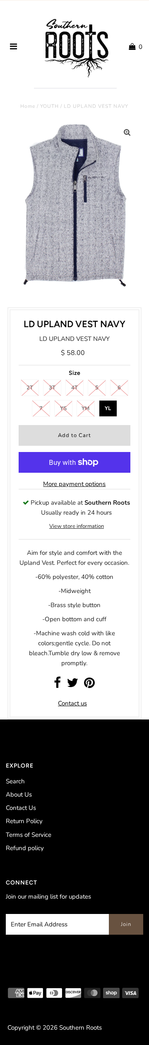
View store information (76, 526)
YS (63, 408)
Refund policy (25, 848)
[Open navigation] (14, 46)
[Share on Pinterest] (89, 685)
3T (52, 387)
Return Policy (24, 821)
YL (108, 408)
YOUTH (49, 106)
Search (15, 781)
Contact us (72, 703)
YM (85, 408)
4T (74, 387)
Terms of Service (28, 835)
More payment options (74, 484)
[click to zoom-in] (127, 133)
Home (27, 106)
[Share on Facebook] (57, 685)
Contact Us (21, 808)
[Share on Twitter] (72, 685)
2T (29, 387)
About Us (19, 794)
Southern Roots (80, 1027)
